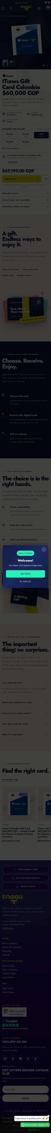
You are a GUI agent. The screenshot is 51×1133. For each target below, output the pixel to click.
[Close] (44, 549)
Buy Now (25, 574)
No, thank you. (25, 581)
